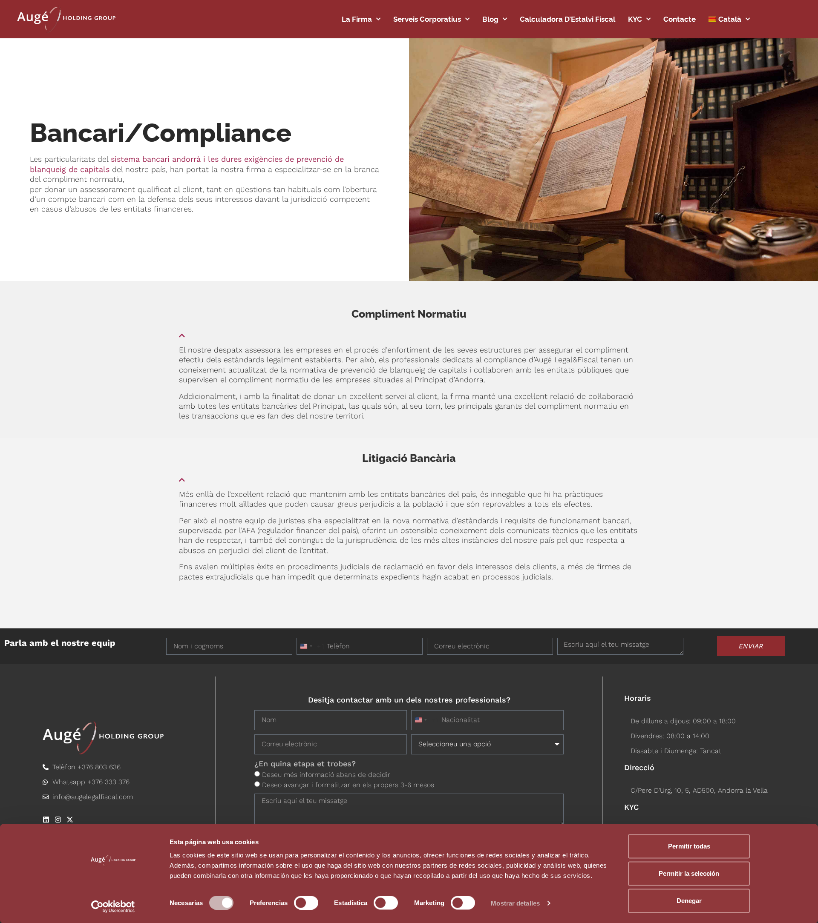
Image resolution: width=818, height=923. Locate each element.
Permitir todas (689, 846)
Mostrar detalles (515, 902)
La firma (357, 19)
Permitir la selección (689, 873)
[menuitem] (729, 19)
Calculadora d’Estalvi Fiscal (567, 19)
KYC (635, 19)
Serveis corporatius (427, 19)
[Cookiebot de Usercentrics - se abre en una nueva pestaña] (113, 906)
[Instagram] (58, 819)
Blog (490, 19)
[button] (409, 332)
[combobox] (310, 646)
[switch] (306, 902)
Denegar (689, 900)
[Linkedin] (46, 819)
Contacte (679, 19)
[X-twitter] (69, 819)
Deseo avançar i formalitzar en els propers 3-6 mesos (348, 784)
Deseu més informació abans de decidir (326, 774)
